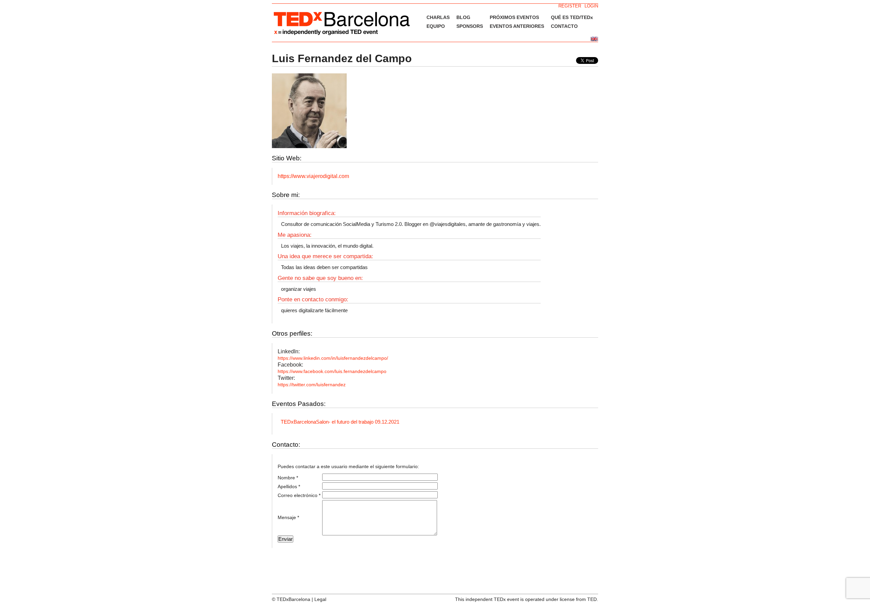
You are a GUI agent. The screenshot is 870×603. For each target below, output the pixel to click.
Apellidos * (289, 486)
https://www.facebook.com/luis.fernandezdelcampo (332, 371)
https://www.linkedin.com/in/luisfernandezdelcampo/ (333, 358)
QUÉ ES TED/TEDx (572, 17)
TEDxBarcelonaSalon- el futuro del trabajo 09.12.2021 (340, 422)
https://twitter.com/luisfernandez (312, 384)
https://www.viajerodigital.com (313, 176)
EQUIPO (436, 26)
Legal (320, 599)
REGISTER (569, 5)
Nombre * (288, 477)
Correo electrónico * (299, 495)
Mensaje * (288, 517)
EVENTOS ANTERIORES (517, 26)
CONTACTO (564, 26)
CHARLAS (438, 17)
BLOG (463, 17)
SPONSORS (469, 26)
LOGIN (591, 5)
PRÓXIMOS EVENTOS (514, 17)
